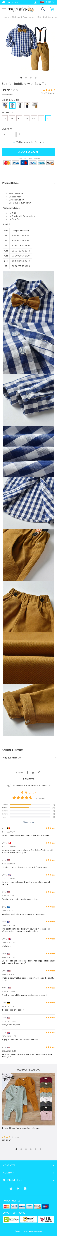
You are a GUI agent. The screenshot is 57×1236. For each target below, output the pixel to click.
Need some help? (12, 1180)
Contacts (9, 1165)
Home (6, 17)
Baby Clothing (44, 17)
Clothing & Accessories (23, 17)
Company (8, 1172)
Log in (35, 2)
